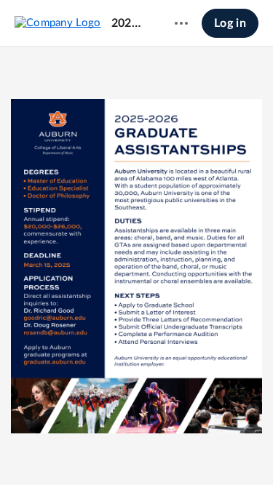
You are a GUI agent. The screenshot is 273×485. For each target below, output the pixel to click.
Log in (230, 23)
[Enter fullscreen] (190, 449)
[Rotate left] (163, 449)
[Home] (58, 22)
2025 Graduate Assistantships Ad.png (129, 23)
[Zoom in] (134, 449)
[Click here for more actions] (181, 23)
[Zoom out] (85, 449)
